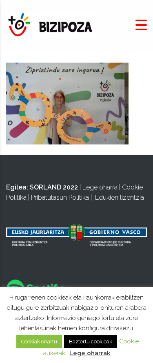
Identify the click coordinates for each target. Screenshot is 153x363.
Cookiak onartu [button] (39, 341)
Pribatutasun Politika (60, 197)
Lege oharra (100, 187)
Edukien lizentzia (119, 197)
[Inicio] (51, 25)
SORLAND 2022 (54, 187)
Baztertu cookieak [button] (90, 341)
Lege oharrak (89, 353)
